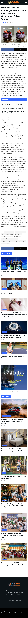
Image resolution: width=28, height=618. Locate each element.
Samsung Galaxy (6, 241)
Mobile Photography (7, 239)
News (15, 239)
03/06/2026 (4, 339)
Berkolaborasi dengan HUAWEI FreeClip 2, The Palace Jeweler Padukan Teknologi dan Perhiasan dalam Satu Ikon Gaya (14, 314)
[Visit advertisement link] (14, 377)
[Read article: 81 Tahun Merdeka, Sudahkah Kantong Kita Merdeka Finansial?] (14, 465)
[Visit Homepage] (14, 2)
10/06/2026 (4, 318)
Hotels (4, 445)
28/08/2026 (4, 425)
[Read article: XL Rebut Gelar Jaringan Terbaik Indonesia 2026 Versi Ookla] (14, 263)
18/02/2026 (11, 22)
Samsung (16, 130)
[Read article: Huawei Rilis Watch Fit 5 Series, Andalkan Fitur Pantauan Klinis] (14, 348)
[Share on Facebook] (7, 49)
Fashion (4, 309)
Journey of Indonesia (7, 236)
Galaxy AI (23, 232)
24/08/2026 (4, 569)
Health (4, 500)
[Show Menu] (2, 2)
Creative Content (9, 232)
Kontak (22, 612)
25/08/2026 (4, 539)
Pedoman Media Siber (6, 612)
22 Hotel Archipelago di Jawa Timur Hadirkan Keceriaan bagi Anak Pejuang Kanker (12, 535)
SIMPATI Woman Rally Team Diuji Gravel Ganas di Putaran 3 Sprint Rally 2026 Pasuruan (12, 421)
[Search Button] (26, 2)
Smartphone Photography (18, 241)
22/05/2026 (4, 360)
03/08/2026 (4, 275)
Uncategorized (6, 416)
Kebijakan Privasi (18, 611)
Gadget (17, 232)
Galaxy (20, 71)
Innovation (18, 234)
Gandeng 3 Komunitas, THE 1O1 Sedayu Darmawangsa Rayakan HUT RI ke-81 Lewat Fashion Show (13, 565)
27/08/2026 (4, 453)
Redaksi (4, 22)
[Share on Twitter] (20, 49)
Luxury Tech (17, 236)
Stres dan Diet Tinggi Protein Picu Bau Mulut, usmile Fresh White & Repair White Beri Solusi (13, 506)
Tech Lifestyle (5, 243)
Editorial (16, 612)
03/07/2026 (4, 295)
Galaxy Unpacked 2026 (8, 234)
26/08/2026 (4, 480)
